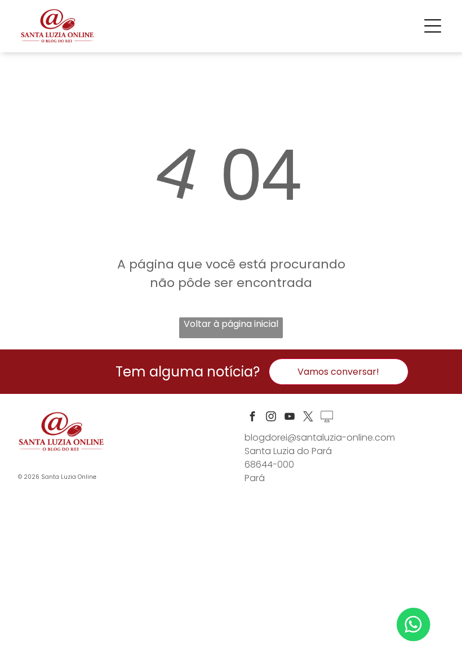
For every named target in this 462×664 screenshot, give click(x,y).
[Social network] (327, 418)
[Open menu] (432, 25)
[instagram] (271, 418)
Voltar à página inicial (231, 323)
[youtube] (289, 418)
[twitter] (308, 418)
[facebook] (252, 418)
